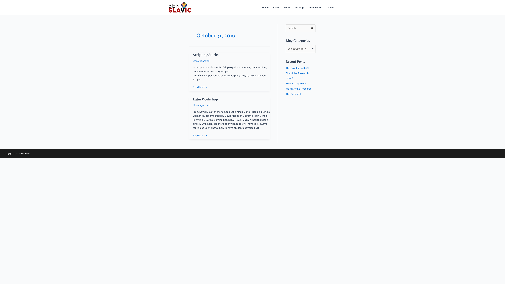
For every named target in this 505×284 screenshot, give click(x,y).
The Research (294, 94)
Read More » (200, 87)
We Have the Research (299, 88)
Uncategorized (201, 61)
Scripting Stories (206, 54)
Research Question (296, 83)
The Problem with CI (297, 68)
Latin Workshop (205, 99)
